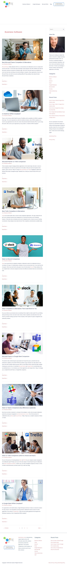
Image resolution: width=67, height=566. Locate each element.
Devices (50, 80)
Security (50, 88)
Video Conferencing (53, 90)
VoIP (50, 92)
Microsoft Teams (5, 66)
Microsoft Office (45, 4)
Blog (51, 4)
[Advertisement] (33, 16)
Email (50, 82)
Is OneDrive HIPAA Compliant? (11, 114)
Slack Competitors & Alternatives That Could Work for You (19, 308)
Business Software (26, 4)
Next (39, 528)
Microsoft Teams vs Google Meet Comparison (15, 356)
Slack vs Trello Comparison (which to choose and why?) (18, 455)
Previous (6, 528)
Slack (3, 263)
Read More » (4, 81)
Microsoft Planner (23, 169)
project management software (9, 463)
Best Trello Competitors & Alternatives (13, 211)
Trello (29, 169)
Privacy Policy (52, 139)
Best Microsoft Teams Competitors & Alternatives (16, 62)
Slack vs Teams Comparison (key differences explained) (18, 408)
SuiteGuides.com (21, 537)
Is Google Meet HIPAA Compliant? (12, 503)
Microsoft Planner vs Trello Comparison (14, 161)
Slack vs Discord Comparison (11, 259)
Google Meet (29, 366)
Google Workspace (36, 4)
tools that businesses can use (22, 414)
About (50, 562)
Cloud (50, 78)
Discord (31, 267)
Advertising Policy (52, 136)
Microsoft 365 (52, 86)
